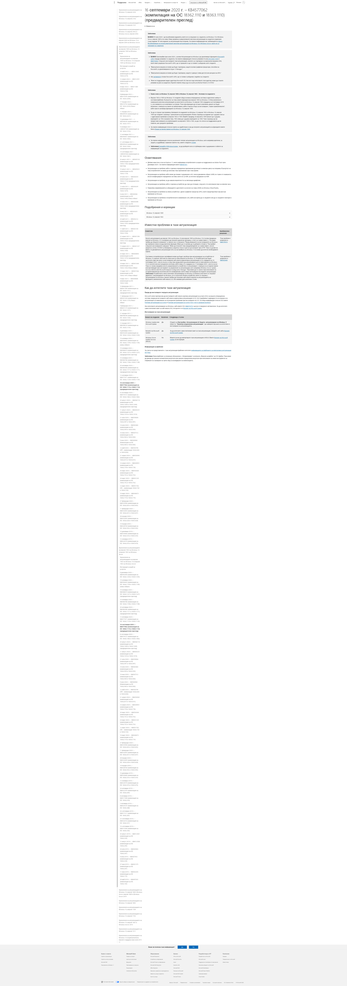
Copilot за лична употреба (107, 959)
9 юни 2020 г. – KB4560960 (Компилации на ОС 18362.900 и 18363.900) (128, 442)
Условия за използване (195, 982)
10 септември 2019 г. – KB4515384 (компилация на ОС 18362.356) (129, 828)
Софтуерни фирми (203, 973)
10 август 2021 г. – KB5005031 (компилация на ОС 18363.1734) (130, 171)
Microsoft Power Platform (204, 971)
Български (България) (109, 981)
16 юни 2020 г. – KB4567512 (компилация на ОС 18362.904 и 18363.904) (129, 435)
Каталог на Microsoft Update (192, 308)
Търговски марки (206, 982)
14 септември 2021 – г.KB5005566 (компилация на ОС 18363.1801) (129, 154)
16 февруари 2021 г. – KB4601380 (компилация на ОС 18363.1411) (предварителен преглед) (129, 289)
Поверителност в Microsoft (229, 959)
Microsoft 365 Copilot (178, 973)
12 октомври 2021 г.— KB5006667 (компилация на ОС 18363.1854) (129, 136)
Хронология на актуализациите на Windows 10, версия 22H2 (130, 11)
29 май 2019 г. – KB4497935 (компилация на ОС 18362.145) (129, 881)
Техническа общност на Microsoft (206, 965)
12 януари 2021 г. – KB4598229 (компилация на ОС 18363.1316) (129, 325)
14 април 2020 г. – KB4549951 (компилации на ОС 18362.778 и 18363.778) (130, 465)
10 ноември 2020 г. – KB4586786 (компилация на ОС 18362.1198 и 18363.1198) (130, 360)
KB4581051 (183, 165)
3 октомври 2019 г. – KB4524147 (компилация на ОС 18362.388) (129, 806)
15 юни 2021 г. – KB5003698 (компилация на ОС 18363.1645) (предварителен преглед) (129, 205)
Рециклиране (129, 968)
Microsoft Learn (202, 959)
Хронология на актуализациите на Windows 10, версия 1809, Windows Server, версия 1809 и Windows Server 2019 (130, 893)
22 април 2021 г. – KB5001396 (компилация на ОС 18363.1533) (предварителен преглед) (130, 239)
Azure (175, 962)
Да (182, 947)
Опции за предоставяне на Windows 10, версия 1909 (172, 129)
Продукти (147, 2)
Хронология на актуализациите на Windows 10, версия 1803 (130, 902)
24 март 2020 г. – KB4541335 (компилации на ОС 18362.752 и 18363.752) (129, 480)
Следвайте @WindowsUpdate (168, 146)
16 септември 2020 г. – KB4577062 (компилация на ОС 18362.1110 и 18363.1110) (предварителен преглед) (130, 386)
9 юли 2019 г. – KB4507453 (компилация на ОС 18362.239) (128, 859)
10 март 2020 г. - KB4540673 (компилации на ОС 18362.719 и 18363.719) (129, 495)
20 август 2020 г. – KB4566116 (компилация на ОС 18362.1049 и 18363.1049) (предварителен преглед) (130, 403)
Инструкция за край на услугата (127, 67)
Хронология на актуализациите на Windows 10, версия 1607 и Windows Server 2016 (130, 922)
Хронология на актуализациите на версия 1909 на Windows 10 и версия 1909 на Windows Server (129, 50)
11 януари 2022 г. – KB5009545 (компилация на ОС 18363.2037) (129, 114)
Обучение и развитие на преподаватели (159, 971)
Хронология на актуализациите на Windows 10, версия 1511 (130, 930)
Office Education (154, 968)
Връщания (128, 962)
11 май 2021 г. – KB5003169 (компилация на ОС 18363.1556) (129, 231)
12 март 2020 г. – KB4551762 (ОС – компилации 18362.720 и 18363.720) (129, 488)
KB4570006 (154, 61)
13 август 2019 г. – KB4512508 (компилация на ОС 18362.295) (130, 843)
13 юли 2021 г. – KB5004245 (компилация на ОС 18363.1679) (129, 188)
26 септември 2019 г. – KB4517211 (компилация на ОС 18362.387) (129, 813)
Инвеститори (226, 962)
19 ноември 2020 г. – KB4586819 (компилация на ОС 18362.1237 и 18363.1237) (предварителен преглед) (130, 351)
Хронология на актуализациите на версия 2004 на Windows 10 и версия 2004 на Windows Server (130, 40)
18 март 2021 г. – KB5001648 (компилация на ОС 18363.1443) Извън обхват (129, 265)
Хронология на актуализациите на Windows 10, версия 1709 (130, 908)
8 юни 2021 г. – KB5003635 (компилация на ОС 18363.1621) (128, 213)
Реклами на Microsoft (178, 971)
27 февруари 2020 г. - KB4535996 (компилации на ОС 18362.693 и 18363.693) (129, 503)
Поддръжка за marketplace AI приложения (208, 962)
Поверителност (183, 982)
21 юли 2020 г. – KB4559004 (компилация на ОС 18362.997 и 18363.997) (129, 420)
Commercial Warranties (131, 971)
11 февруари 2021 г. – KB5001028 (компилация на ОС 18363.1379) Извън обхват (129, 299)
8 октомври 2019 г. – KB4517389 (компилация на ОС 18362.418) (129, 798)
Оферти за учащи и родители (157, 973)
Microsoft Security (177, 959)
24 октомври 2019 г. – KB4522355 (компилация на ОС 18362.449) (129, 790)
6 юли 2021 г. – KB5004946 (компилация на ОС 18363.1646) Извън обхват (128, 196)
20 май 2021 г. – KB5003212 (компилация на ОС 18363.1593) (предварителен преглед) (129, 222)
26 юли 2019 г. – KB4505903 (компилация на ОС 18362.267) (129, 851)
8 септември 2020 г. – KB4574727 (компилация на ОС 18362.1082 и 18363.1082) (130, 395)
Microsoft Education (154, 956)
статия (193, 142)
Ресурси (183, 2)
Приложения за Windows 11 (107, 965)
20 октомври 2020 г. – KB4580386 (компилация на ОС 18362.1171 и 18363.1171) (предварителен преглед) (130, 368)
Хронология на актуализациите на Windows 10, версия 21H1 (130, 24)
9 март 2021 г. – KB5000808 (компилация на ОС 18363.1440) (129, 281)
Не (193, 947)
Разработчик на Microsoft (204, 956)
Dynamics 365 (177, 965)
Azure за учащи (153, 976)
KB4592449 (223, 260)
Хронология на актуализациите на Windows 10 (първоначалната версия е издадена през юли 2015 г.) (130, 938)
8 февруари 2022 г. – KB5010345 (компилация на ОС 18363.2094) (129, 96)
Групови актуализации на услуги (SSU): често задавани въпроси (189, 302)
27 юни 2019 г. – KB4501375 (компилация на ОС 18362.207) (129, 866)
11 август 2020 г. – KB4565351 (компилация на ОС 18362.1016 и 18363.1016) (130, 412)
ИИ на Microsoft (177, 956)
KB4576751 (189, 306)
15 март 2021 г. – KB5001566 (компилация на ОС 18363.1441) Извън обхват (129, 273)
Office (140, 2)
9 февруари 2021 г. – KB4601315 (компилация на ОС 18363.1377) (129, 308)
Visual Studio (201, 976)
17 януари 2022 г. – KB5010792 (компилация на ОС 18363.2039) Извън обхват (129, 105)
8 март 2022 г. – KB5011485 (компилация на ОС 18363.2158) (129, 89)
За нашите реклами (217, 982)
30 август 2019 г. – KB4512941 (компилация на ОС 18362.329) (130, 836)
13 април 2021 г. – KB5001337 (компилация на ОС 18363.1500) (130, 248)
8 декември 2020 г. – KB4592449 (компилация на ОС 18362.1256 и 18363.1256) (130, 333)
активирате (157, 77)
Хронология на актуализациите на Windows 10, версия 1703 (130, 915)
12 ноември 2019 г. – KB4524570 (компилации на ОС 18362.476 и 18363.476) (129, 541)
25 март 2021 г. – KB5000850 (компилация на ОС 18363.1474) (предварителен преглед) (129, 257)
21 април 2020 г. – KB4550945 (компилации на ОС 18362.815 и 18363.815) (130, 457)
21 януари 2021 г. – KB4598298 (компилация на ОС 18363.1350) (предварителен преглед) (129, 316)
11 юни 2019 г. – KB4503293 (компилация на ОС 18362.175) (129, 874)
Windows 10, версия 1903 (154, 217)
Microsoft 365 (132, 2)
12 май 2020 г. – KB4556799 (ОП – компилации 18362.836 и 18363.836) (129, 450)
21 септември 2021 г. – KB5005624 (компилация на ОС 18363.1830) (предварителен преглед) (129, 145)
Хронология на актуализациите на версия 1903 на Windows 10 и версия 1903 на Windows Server (129, 551)
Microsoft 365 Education (155, 965)
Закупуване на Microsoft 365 (198, 2)
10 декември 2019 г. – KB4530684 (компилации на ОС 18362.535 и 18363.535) (129, 533)
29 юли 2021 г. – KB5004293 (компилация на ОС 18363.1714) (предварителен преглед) (129, 180)
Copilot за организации (106, 956)
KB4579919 (223, 242)
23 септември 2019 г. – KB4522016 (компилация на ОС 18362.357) (129, 821)
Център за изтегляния (131, 959)
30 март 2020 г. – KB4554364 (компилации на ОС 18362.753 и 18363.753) (129, 473)
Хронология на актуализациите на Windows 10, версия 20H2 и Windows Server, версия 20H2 (130, 31)
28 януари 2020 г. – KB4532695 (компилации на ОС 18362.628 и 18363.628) (129, 518)
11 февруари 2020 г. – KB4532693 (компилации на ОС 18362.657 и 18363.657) (129, 511)
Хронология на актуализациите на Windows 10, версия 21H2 (130, 17)
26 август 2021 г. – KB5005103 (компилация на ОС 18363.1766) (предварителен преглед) (130, 162)
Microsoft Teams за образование (157, 962)
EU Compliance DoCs (228, 982)
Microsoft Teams (177, 976)
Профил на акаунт (130, 956)
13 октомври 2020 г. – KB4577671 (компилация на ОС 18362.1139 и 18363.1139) (130, 377)
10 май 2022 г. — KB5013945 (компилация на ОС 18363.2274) (129, 74)
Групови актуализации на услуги (155, 302)
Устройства (157, 2)
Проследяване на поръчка (132, 965)
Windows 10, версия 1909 (154, 213)
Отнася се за (150, 26)
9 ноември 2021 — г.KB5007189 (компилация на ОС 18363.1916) (129, 129)
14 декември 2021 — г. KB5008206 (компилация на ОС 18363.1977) (129, 121)
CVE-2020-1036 (213, 59)
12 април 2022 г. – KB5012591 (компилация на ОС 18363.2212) (130, 81)
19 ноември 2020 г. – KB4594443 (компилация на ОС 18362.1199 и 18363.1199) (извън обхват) (130, 341)
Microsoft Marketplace (204, 968)
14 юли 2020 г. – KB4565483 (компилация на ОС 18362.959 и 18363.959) (129, 427)
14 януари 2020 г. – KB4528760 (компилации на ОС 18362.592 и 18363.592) (129, 526)
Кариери (225, 956)
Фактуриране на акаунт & (171, 2)
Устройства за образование (156, 959)
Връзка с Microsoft (174, 982)
